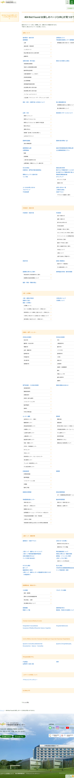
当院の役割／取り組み (29, 61)
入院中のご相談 (27, 519)
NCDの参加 (26, 168)
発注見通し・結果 (28, 600)
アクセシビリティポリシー (30, 679)
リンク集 (25, 177)
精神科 (25, 408)
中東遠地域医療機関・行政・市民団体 (33, 516)
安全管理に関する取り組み (30, 87)
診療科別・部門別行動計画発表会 (32, 170)
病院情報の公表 (27, 148)
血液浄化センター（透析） (30, 419)
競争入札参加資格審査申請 (30, 596)
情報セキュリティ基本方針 (30, 174)
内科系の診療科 (27, 337)
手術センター (27, 453)
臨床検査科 (26, 405)
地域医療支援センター (29, 499)
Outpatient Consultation (30, 626)
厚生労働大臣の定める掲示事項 (31, 53)
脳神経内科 (26, 353)
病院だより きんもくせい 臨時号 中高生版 (34, 122)
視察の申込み (27, 129)
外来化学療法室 (27, 411)
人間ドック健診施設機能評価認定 (32, 554)
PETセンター (27, 449)
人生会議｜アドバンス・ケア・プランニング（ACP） (37, 97)
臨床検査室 (26, 477)
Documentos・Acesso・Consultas (33, 646)
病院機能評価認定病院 (29, 84)
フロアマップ (26, 190)
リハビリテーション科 (29, 401)
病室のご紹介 (26, 300)
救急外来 (25, 261)
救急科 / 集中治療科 (28, 398)
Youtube (71, 728)
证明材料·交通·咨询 (28, 664)
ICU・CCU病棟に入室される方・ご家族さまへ (35, 309)
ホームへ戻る (25, 702)
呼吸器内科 (26, 357)
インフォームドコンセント (30, 94)
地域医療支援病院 (28, 63)
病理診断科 (26, 395)
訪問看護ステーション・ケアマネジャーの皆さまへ (36, 512)
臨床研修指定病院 (28, 70)
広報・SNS (26, 113)
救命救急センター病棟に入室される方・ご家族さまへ (37, 312)
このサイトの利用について (7, 773)
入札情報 (25, 590)
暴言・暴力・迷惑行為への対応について (34, 102)
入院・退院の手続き (28, 298)
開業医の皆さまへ (28, 509)
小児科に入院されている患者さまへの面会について (36, 315)
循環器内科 (26, 363)
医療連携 (25, 608)
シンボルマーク (27, 49)
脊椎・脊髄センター (29, 443)
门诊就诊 (25, 662)
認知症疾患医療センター (30, 426)
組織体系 (26, 56)
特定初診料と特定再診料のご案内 (32, 274)
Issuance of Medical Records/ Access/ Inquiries (37, 628)
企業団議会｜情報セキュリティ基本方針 (33, 163)
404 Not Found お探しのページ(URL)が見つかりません (9, 16)
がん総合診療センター (29, 466)
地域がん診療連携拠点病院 (30, 67)
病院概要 (25, 40)
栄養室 (25, 484)
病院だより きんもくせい (30, 119)
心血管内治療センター (29, 432)
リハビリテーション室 (29, 480)
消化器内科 (26, 360)
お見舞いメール (27, 305)
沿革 (25, 42)
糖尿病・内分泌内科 (29, 343)
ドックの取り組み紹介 (29, 558)
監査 (25, 153)
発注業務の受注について (30, 603)
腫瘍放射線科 (27, 391)
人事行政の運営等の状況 (30, 160)
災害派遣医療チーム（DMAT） (31, 74)
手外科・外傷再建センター (30, 446)
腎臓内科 (26, 346)
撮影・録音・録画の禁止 (29, 282)
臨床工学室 (26, 487)
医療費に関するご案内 (29, 272)
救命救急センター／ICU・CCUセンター (33, 456)
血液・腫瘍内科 (27, 350)
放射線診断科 (27, 388)
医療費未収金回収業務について (31, 278)
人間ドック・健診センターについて (32, 551)
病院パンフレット (28, 115)
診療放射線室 (27, 474)
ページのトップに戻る (69, 776)
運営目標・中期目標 (29, 46)
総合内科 (26, 340)
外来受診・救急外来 (28, 213)
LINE (53, 728)
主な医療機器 (27, 80)
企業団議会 (26, 150)
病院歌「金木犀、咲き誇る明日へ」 (32, 132)
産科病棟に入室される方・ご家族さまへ (33, 319)
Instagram (62, 728)
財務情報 (26, 156)
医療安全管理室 (27, 492)
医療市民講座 (26, 140)
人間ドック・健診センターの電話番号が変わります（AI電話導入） (37, 573)
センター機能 (26, 416)
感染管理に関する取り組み (30, 91)
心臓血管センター (28, 436)
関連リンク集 (26, 610)
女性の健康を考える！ (29, 556)
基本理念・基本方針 (28, 37)
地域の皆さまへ (27, 502)
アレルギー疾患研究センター (31, 463)
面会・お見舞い (27, 303)
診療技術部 (26, 471)
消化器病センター (28, 460)
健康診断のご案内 (28, 570)
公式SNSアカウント (29, 136)
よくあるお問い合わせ (29, 187)
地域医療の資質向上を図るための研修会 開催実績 (36, 522)
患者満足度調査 (27, 77)
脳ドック (25, 568)
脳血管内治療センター (29, 439)
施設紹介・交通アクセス (29, 541)
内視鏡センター (27, 429)
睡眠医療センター (28, 422)
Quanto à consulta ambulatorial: (32, 644)
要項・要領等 (27, 593)
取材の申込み (27, 126)
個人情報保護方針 (20, 773)
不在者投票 (26, 192)
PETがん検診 (26, 565)
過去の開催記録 (27, 143)
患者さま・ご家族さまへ (30, 505)
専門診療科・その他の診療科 (31, 385)
